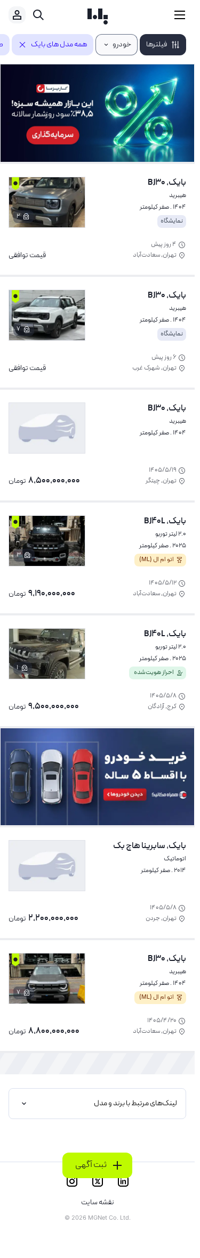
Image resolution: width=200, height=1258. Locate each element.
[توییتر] (97, 1181)
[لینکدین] (123, 1181)
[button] (163, 44)
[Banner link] (97, 113)
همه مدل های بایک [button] (59, 44)
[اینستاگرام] (72, 1181)
